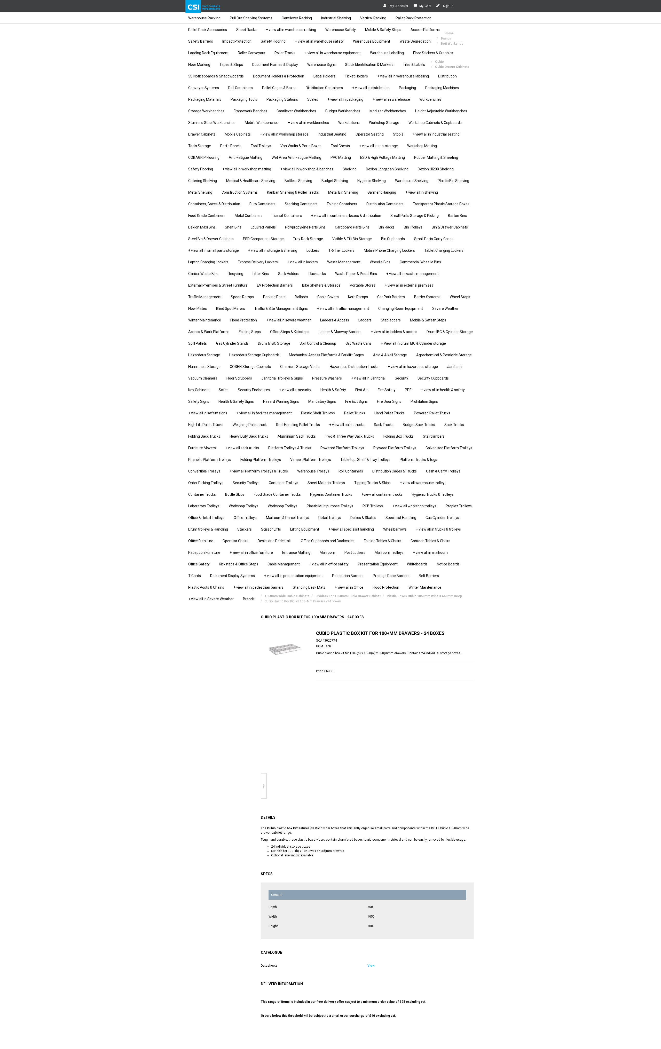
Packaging (407, 88)
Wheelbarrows (395, 529)
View (371, 965)
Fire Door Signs (389, 401)
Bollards (301, 297)
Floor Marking (199, 64)
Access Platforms (425, 30)
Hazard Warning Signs (281, 401)
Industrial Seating (332, 134)
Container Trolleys (283, 483)
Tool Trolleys (261, 146)
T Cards (194, 576)
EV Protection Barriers (275, 285)
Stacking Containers (301, 204)
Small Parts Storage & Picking (414, 216)
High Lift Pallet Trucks (205, 425)
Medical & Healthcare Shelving (250, 181)
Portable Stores (362, 285)
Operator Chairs (235, 541)
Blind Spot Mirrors (230, 308)
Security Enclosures (254, 390)
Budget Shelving (334, 181)
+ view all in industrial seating (436, 134)
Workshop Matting (422, 146)
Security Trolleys (246, 483)
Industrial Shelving (336, 18)
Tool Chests (340, 146)
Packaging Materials (204, 99)
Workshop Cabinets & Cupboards (435, 123)
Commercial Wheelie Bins (420, 262)
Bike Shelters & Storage (321, 285)
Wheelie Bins (380, 262)
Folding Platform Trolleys (260, 460)
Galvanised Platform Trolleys (449, 448)
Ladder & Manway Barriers (340, 332)
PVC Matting (340, 157)
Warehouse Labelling (387, 53)
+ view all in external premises (409, 285)
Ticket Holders (356, 76)
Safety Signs (198, 401)
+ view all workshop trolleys (414, 506)
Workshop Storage (384, 123)
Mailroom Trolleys (389, 552)
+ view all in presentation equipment (293, 576)
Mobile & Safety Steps (383, 30)
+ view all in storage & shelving (272, 250)
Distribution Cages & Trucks (394, 471)
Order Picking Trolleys (205, 483)
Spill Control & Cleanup (318, 343)
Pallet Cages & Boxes (279, 88)
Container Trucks (202, 494)
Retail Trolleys (329, 518)
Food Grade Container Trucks (277, 494)
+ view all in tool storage (378, 146)
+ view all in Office (349, 587)
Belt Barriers (429, 576)
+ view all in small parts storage (213, 250)
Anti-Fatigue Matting (245, 157)
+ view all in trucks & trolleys (438, 529)
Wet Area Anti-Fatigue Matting (296, 157)
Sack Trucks (384, 425)
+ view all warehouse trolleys (423, 483)
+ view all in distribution (371, 88)
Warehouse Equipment (371, 41)
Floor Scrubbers (239, 378)
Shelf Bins (233, 227)
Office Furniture (200, 541)
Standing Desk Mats (309, 587)
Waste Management (343, 262)
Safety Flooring (273, 41)
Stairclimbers (434, 436)
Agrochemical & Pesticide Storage (444, 355)
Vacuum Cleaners (202, 378)
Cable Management (283, 564)
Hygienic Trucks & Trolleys (433, 494)
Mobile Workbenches (262, 123)
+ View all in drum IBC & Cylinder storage (413, 343)
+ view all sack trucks (242, 448)
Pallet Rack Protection (413, 18)
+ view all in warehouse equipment (333, 53)
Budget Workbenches (342, 111)
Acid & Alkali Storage (390, 355)
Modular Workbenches (387, 111)
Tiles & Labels (414, 64)
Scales (312, 99)
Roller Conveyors (251, 53)
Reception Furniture (204, 552)
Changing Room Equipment (400, 308)
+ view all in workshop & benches (306, 169)
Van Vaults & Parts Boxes (300, 146)
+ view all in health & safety (443, 390)
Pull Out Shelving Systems (251, 18)
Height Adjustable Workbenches (441, 111)
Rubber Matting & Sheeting (436, 157)
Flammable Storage (204, 367)
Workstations (349, 123)
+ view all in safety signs (207, 413)
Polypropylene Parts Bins (305, 227)
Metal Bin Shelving (343, 192)
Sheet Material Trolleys (326, 483)
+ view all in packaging (345, 99)
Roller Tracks (284, 53)
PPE (408, 390)
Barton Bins (457, 216)
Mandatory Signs (322, 401)
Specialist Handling (400, 518)
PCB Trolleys (373, 506)
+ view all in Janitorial (368, 378)
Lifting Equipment (304, 529)
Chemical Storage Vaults (300, 367)
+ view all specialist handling (351, 529)
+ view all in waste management (412, 274)
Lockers (312, 250)
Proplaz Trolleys (459, 506)
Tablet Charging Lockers (443, 250)
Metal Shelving (200, 192)
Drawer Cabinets (201, 134)
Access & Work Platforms (209, 332)
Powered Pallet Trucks (432, 413)
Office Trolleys (245, 518)
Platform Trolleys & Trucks (289, 448)
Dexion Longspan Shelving (387, 169)
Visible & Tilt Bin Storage (352, 239)
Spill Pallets (197, 343)
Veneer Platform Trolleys (310, 460)
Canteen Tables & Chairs (430, 541)
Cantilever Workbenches (296, 111)
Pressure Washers (327, 378)
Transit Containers (287, 216)
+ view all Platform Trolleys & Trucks (259, 471)
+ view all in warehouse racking (291, 30)
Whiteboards (417, 564)
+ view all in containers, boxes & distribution (346, 216)
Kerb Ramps (358, 297)
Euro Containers (262, 204)
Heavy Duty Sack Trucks (249, 436)
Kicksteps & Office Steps (238, 564)
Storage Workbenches (206, 111)
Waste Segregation (415, 41)
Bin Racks (387, 227)
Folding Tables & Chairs (382, 541)
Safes (224, 390)
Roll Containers (240, 88)
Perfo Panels (230, 146)
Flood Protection (243, 320)
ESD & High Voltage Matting (382, 157)
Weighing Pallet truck (250, 425)
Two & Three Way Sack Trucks (349, 436)
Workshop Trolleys (243, 506)
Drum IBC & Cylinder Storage (450, 332)
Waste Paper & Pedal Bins (356, 274)
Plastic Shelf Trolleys (318, 413)
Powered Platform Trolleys (342, 448)
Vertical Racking (373, 18)
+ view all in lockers (302, 262)
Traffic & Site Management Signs (281, 308)
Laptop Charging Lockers (208, 262)
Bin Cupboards (393, 239)
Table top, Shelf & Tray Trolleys (365, 460)
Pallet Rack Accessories (207, 30)
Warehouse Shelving (411, 181)
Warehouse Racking (204, 18)
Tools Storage (199, 146)
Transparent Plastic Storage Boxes (441, 204)
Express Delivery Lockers (258, 262)
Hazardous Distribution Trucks (354, 367)
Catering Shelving (202, 181)
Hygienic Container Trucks (331, 494)
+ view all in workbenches (308, 123)
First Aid (361, 390)
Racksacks (317, 274)
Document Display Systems (232, 576)
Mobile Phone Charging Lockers (389, 250)
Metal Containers (249, 216)
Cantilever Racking (297, 18)
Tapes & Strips (231, 64)
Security (401, 378)
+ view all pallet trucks (347, 425)
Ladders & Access (334, 320)
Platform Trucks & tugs (418, 460)
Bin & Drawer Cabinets (450, 227)
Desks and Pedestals (275, 541)
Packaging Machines (442, 88)
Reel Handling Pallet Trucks (298, 425)
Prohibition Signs (424, 401)
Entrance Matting (296, 552)
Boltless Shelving (298, 181)
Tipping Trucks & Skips (372, 483)
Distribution (447, 76)
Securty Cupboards (433, 378)
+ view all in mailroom (430, 552)
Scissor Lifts (271, 529)
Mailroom (327, 552)
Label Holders (324, 76)
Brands (249, 599)
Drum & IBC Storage (274, 343)
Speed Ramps (242, 297)
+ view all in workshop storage (284, 134)
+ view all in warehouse (391, 99)
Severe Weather (445, 308)
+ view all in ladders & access (394, 332)
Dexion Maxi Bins (202, 227)
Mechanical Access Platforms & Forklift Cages (326, 355)
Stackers (244, 529)
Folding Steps (250, 332)
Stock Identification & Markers (369, 64)
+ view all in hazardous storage (413, 367)
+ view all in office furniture (251, 552)
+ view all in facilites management (264, 413)
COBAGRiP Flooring (203, 157)
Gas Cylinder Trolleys (442, 518)
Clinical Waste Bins (203, 274)
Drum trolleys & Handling (208, 529)
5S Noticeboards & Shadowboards (216, 76)
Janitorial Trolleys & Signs (282, 378)
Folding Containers (342, 204)
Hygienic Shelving (371, 181)
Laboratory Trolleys (203, 506)
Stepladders (391, 320)
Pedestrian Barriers (348, 576)
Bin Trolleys (413, 227)
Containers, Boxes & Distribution (214, 204)
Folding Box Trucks (398, 436)
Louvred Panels (263, 227)
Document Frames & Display (275, 64)
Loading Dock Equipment (208, 53)
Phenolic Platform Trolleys (209, 460)
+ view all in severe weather (288, 320)
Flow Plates (197, 308)
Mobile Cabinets (238, 134)
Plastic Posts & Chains (206, 587)
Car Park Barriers (391, 297)
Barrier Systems (427, 297)
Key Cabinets (198, 390)
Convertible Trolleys (204, 471)
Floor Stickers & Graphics (433, 53)
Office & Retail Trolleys (206, 518)
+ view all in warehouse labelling (403, 76)
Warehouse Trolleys (313, 471)
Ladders (365, 320)
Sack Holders (288, 274)
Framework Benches (250, 111)
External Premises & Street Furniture (218, 285)
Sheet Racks (246, 30)
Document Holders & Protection (278, 76)
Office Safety (199, 564)
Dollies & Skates (363, 518)
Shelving (350, 169)
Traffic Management (205, 297)
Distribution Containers (324, 88)
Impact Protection (236, 41)
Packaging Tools (244, 99)
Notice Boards (448, 564)
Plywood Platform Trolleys (394, 448)
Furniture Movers (202, 448)
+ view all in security (295, 390)
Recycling (235, 274)
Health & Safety (333, 390)
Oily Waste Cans (358, 343)
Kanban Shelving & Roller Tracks (293, 192)
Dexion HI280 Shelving (436, 169)
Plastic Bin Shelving (453, 181)
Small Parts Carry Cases (433, 239)
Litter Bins (261, 274)
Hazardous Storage (204, 355)
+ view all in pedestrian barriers (258, 587)
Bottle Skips (235, 494)
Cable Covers (328, 297)
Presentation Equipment (378, 564)
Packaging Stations (282, 99)
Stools (398, 134)
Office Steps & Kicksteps (289, 332)
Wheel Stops (460, 297)
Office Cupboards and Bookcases (328, 541)
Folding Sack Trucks (204, 436)
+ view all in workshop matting (246, 169)
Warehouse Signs (321, 64)
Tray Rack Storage (308, 239)
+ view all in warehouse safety (319, 41)
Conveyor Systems (203, 88)
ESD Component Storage (263, 239)
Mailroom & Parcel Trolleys (287, 518)
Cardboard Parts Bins (352, 227)
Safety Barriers (200, 41)
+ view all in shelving (421, 192)
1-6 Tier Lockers (341, 250)
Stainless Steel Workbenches (211, 123)
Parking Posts (274, 297)
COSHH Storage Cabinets (250, 367)
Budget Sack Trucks (419, 425)
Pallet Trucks (354, 413)
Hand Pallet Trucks (389, 413)
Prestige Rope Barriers (391, 576)
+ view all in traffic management (343, 308)
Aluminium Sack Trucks (297, 436)
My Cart (425, 6)
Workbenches (430, 99)
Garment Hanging (381, 192)
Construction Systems (240, 192)
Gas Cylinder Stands (232, 343)
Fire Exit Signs (356, 401)
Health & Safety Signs (236, 401)
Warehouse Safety (340, 30)
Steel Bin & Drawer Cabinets (211, 239)
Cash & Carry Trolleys (443, 471)
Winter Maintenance (204, 320)
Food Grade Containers (206, 216)
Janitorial (454, 367)
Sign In (448, 6)
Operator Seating (370, 134)
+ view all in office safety (329, 564)
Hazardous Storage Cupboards (254, 355)
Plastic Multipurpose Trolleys (330, 506)
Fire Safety (387, 390)
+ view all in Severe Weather (211, 599)
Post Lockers (354, 552)
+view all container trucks (382, 494)
